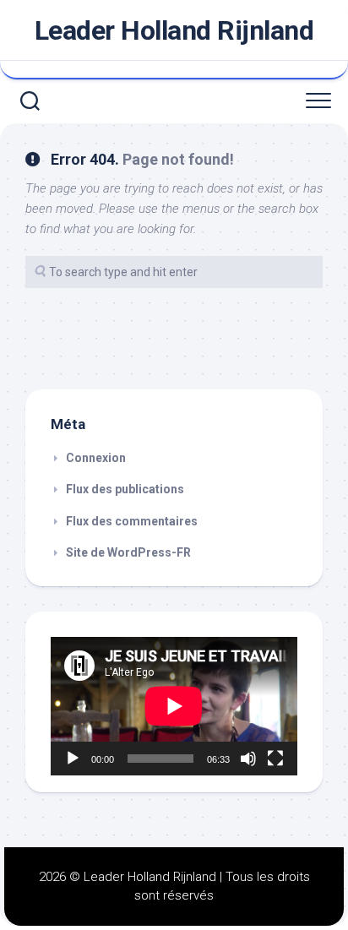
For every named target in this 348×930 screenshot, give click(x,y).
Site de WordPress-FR (128, 552)
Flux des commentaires (132, 521)
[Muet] (248, 758)
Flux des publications (125, 489)
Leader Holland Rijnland (174, 30)
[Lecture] (72, 758)
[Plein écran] (275, 758)
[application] (174, 706)
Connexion (96, 458)
